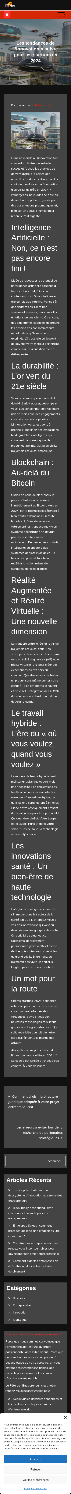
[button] (65, 1417)
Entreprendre (22, 1305)
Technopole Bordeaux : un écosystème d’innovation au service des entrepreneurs (35, 1195)
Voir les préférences (36, 1480)
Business (19, 1298)
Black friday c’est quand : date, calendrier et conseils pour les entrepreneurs (31, 1213)
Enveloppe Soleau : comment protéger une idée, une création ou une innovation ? (34, 1231)
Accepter (35, 1459)
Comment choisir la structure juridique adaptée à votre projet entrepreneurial (33, 1101)
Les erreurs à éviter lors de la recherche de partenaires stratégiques (39, 1132)
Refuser (35, 1469)
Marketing (20, 1319)
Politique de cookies (35, 1488)
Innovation (44, 105)
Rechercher (53, 1161)
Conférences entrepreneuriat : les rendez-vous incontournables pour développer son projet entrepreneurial (33, 1248)
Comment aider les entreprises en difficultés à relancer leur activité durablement (33, 1266)
